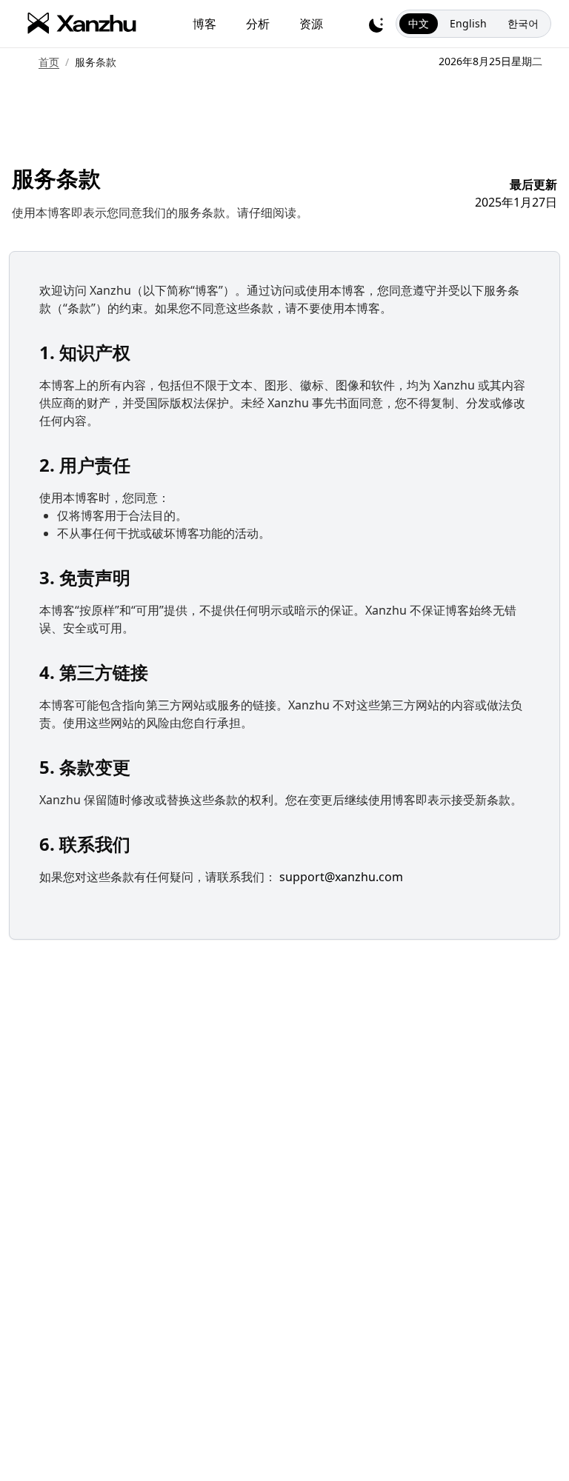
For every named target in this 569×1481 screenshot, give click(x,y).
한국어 (523, 23)
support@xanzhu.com (341, 877)
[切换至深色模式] (376, 24)
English (468, 23)
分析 (258, 24)
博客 (204, 24)
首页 (49, 62)
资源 (311, 24)
